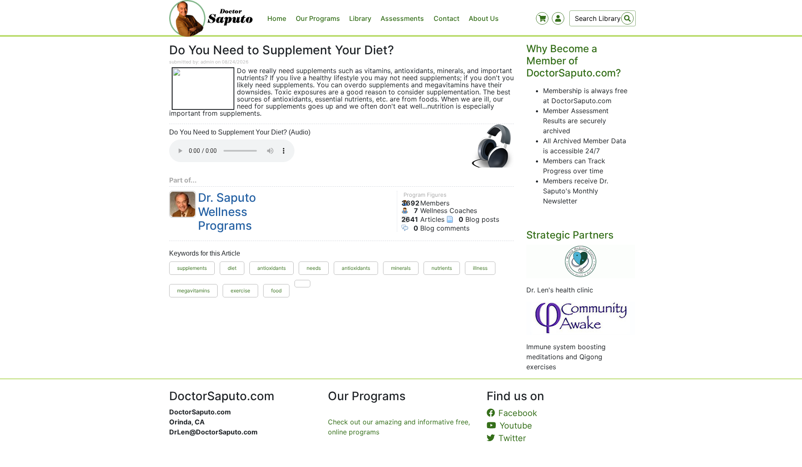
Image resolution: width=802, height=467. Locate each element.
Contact (446, 18)
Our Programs (318, 18)
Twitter (512, 438)
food (276, 290)
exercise (240, 290)
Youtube (516, 426)
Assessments (402, 18)
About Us (484, 18)
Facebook (517, 413)
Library (360, 18)
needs (314, 268)
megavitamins (193, 290)
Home (276, 18)
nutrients (441, 268)
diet (232, 268)
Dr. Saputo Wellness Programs (227, 212)
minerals (401, 268)
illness (480, 268)
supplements (192, 268)
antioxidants (271, 268)
